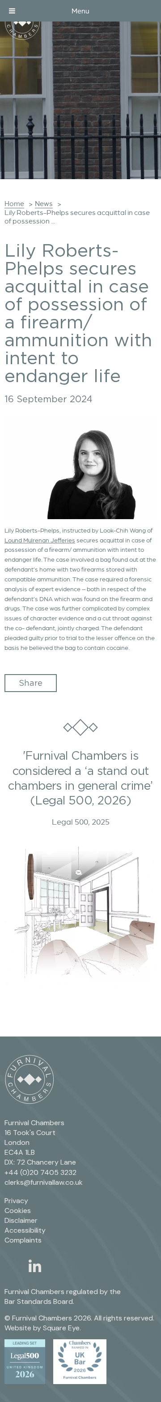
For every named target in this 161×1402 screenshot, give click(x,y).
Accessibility (25, 1230)
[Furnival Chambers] (22, 22)
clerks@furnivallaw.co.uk (43, 1182)
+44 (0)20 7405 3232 (40, 1172)
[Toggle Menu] (12, 11)
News (44, 203)
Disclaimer (21, 1220)
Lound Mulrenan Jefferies (39, 540)
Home (14, 203)
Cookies (17, 1210)
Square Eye (61, 1328)
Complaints (23, 1240)
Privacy (16, 1200)
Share (30, 683)
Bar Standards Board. (39, 1301)
